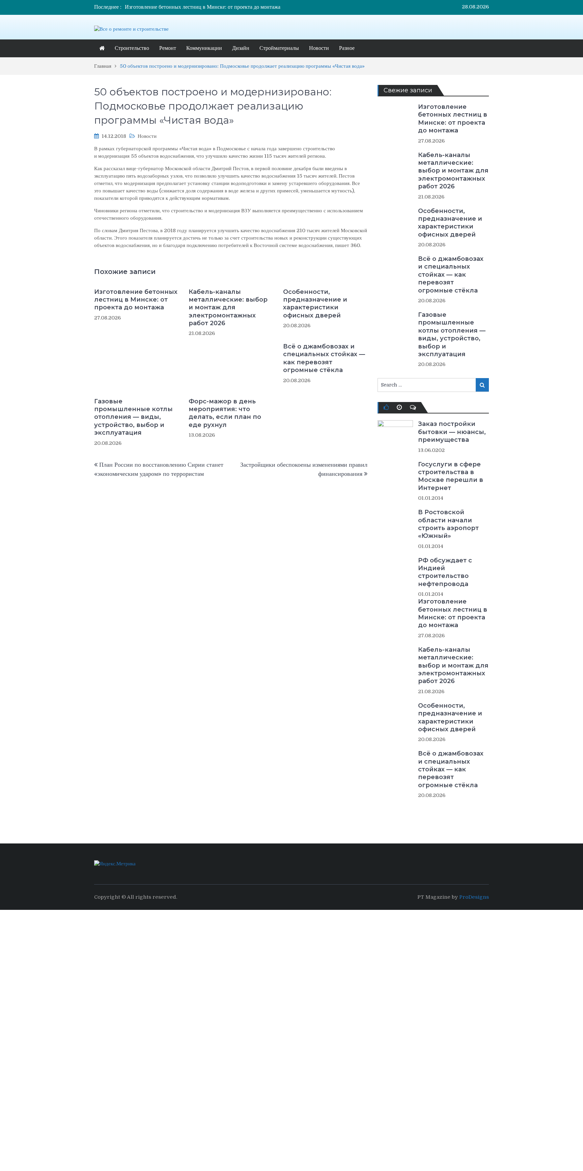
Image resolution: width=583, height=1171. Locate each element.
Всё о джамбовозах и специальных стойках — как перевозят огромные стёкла (324, 358)
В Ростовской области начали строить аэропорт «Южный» (448, 524)
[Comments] (413, 407)
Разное (347, 48)
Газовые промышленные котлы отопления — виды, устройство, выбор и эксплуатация (133, 417)
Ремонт (167, 48)
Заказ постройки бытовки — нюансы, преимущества (452, 431)
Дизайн (240, 48)
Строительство (132, 48)
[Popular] (386, 407)
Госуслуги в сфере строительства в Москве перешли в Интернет (450, 476)
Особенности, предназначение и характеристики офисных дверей (315, 303)
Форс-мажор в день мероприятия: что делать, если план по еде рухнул (225, 413)
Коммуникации (204, 48)
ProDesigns (474, 897)
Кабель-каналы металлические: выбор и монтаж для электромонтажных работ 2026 (228, 307)
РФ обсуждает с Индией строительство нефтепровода (445, 572)
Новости (319, 48)
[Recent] (399, 407)
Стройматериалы (279, 48)
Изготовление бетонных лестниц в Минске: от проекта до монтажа (202, 7)
